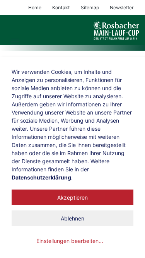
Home (34, 7)
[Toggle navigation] (14, 42)
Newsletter (122, 7)
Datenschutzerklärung (41, 177)
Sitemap (90, 7)
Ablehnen (72, 218)
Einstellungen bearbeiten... (69, 240)
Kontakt (61, 7)
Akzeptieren (72, 197)
